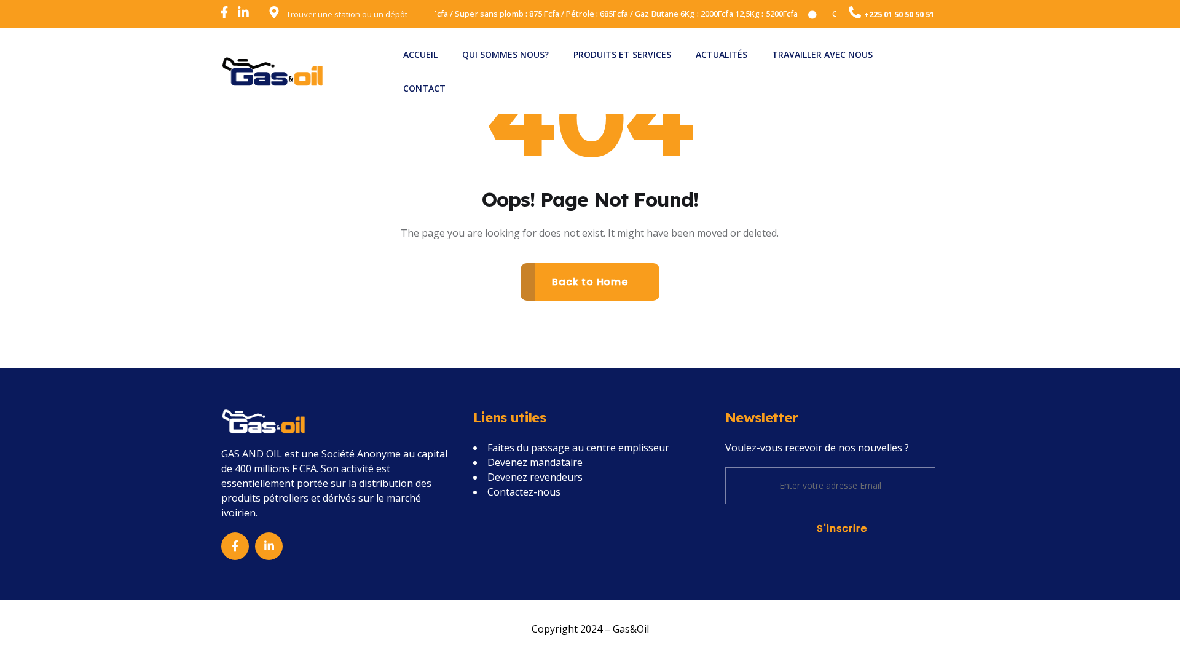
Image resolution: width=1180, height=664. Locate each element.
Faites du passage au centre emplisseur (578, 447)
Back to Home (590, 282)
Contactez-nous (523, 492)
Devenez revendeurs (535, 477)
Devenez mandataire (535, 462)
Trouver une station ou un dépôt (346, 14)
